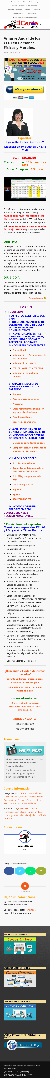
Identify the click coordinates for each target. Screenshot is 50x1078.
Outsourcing (33, 2)
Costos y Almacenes (15, 9)
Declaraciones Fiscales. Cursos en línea (22, 800)
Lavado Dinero (31, 13)
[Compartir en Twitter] (20, 870)
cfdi (15, 808)
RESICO (27, 9)
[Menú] (32, 24)
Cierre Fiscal (24, 808)
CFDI (24, 2)
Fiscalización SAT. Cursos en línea (20, 803)
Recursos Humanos (18, 6)
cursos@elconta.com (20, 706)
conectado (31, 909)
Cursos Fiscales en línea (31, 796)
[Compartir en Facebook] (9, 870)
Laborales (36, 9)
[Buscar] (25, 24)
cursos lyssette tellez (14, 815)
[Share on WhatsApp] (30, 870)
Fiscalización (15, 2)
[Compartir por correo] (41, 870)
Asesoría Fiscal (18, 13)
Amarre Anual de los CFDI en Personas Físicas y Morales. (22, 43)
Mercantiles (32, 6)
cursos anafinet (35, 812)
